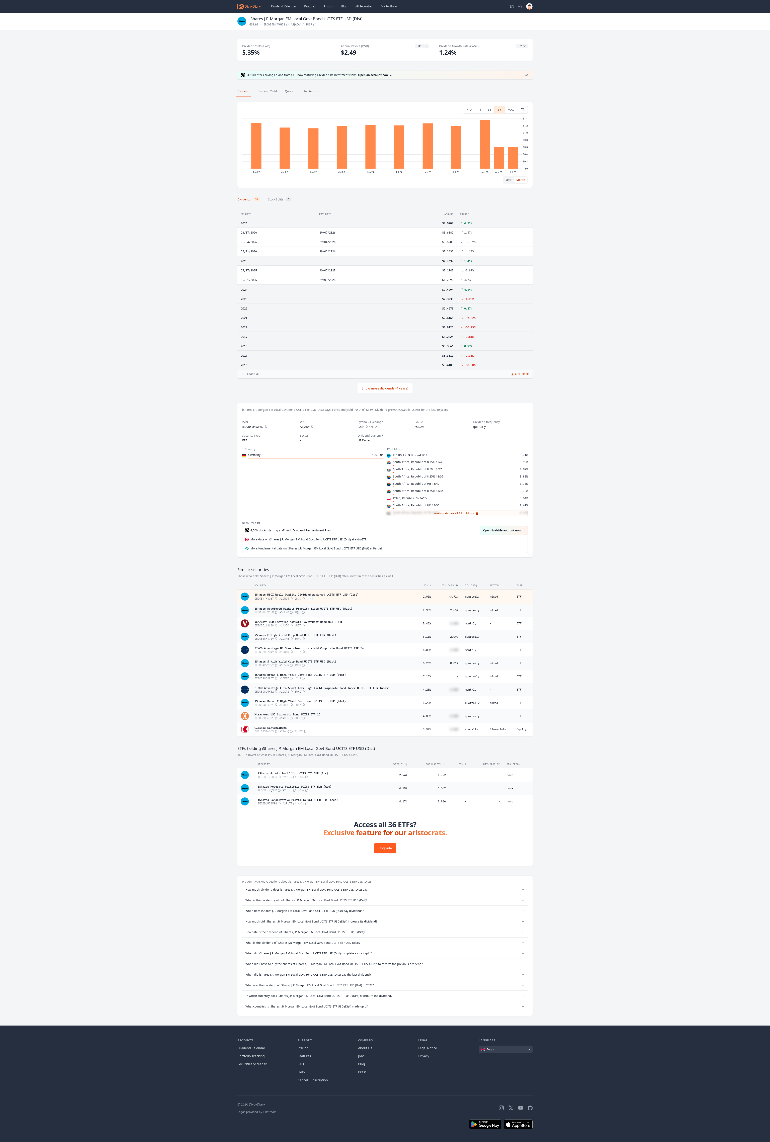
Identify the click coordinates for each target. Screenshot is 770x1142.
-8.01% (453, 663)
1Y (479, 109)
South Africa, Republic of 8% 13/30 (416, 505)
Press (362, 1072)
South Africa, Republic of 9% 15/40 (416, 484)
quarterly (472, 596)
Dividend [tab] (243, 91)
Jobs (361, 1056)
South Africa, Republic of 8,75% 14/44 (418, 491)
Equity (521, 729)
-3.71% (453, 596)
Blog (361, 1064)
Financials (498, 729)
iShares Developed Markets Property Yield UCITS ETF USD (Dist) (303, 608)
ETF (519, 596)
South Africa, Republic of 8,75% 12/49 (418, 462)
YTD (469, 109)
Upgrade (385, 848)
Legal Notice (427, 1048)
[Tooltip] (258, 523)
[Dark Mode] (520, 6)
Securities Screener (252, 1064)
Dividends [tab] (247, 199)
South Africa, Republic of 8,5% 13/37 (417, 469)
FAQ (301, 1064)
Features (310, 6)
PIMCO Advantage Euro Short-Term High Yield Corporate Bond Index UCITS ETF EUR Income (321, 688)
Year (509, 180)
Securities (364, 6)
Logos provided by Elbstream (257, 1112)
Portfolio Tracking (251, 1056)
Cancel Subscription (313, 1080)
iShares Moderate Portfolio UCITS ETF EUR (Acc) (294, 786)
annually (471, 729)
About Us (365, 1048)
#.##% (454, 623)
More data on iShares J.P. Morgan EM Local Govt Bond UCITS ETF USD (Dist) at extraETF (308, 539)
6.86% (427, 650)
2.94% (403, 775)
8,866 (442, 801)
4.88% (427, 716)
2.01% (427, 596)
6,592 (442, 788)
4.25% (427, 689)
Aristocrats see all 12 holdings (454, 513)
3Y (489, 109)
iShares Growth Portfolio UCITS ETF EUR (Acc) (293, 773)
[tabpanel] (385, 145)
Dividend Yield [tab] (267, 91)
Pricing (328, 6)
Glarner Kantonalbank (270, 727)
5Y (499, 109)
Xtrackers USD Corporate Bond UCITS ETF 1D (287, 714)
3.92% (427, 729)
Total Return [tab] (309, 91)
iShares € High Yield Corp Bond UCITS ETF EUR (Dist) (295, 635)
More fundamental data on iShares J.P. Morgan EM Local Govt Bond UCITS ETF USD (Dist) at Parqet (316, 548)
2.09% (454, 636)
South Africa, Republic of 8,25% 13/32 (418, 476)
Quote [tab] (289, 91)
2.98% (427, 610)
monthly (470, 623)
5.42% (427, 623)
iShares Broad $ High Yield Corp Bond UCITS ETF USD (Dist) (300, 674)
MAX (511, 109)
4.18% (403, 788)
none (510, 775)
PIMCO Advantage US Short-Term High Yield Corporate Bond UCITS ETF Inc (309, 648)
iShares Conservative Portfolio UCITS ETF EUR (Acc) (298, 799)
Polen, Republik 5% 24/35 (410, 498)
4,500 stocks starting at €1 (290, 530)
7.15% (427, 676)
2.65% (454, 610)
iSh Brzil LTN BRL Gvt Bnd (410, 455)
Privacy (423, 1056)
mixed (494, 596)
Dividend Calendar (283, 6)
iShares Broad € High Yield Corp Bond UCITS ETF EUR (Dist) (300, 701)
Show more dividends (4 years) (385, 388)
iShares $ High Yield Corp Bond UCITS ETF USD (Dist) (295, 661)
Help (301, 1072)
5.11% (427, 636)
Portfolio (389, 6)
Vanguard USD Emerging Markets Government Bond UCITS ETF (298, 621)
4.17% (403, 801)
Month (520, 180)
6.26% (427, 663)
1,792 (442, 775)
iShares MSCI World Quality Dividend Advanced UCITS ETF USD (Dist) (306, 594)
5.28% (427, 703)
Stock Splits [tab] (278, 199)
